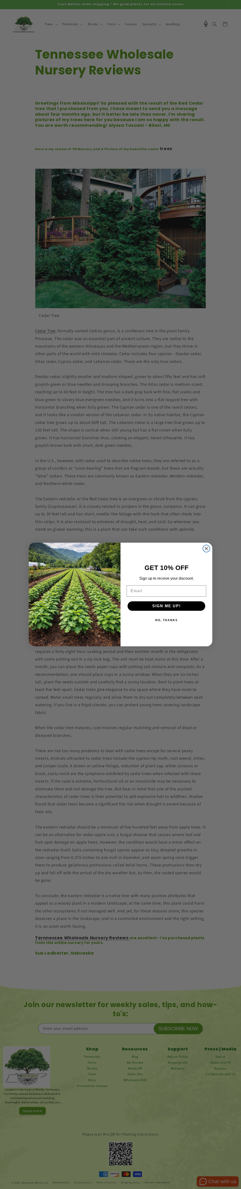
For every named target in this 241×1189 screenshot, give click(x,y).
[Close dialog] (206, 548)
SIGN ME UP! (166, 606)
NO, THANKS (166, 620)
